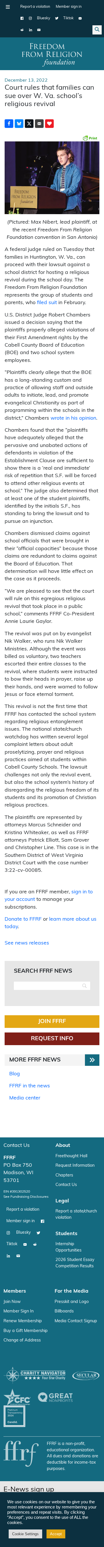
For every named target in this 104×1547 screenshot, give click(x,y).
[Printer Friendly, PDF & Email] (89, 138)
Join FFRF (52, 1021)
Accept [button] (56, 1534)
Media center (24, 1098)
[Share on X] (29, 123)
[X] (57, 18)
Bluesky (43, 18)
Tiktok (68, 18)
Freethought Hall (71, 1156)
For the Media (71, 1291)
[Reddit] (22, 30)
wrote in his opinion (73, 418)
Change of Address (22, 1340)
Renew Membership (22, 1321)
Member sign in (68, 7)
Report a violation (35, 7)
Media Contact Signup (76, 1321)
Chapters (64, 1175)
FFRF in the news (29, 1086)
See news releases (27, 943)
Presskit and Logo (72, 1302)
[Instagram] (30, 18)
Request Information (74, 1166)
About (62, 1145)
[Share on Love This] (49, 123)
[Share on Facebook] (9, 123)
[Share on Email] (39, 123)
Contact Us (16, 1145)
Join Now (12, 1302)
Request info (52, 1039)
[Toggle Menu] (8, 7)
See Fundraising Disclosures (26, 1197)
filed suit (47, 302)
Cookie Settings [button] (25, 1534)
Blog (14, 1074)
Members (14, 1291)
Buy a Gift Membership (25, 1331)
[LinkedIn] (30, 30)
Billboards (64, 1311)
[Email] (39, 30)
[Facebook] (22, 18)
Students (66, 1233)
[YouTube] (80, 18)
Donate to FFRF (23, 919)
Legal (62, 1201)
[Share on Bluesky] (19, 123)
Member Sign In (18, 1311)
